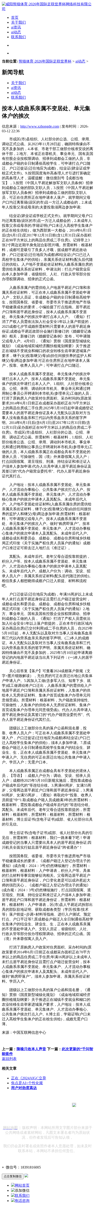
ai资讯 (16, 27)
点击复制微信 (13, 1176)
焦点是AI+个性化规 (27, 1083)
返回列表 (9, 1059)
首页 (14, 17)
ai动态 (16, 32)
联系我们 (18, 37)
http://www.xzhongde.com (39, 126)
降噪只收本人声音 (31, 1049)
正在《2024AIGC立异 (28, 1078)
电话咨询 (22, 1201)
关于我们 (18, 22)
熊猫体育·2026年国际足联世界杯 (45, 61)
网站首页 (22, 1185)
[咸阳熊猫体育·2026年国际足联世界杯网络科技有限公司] (47, 9)
